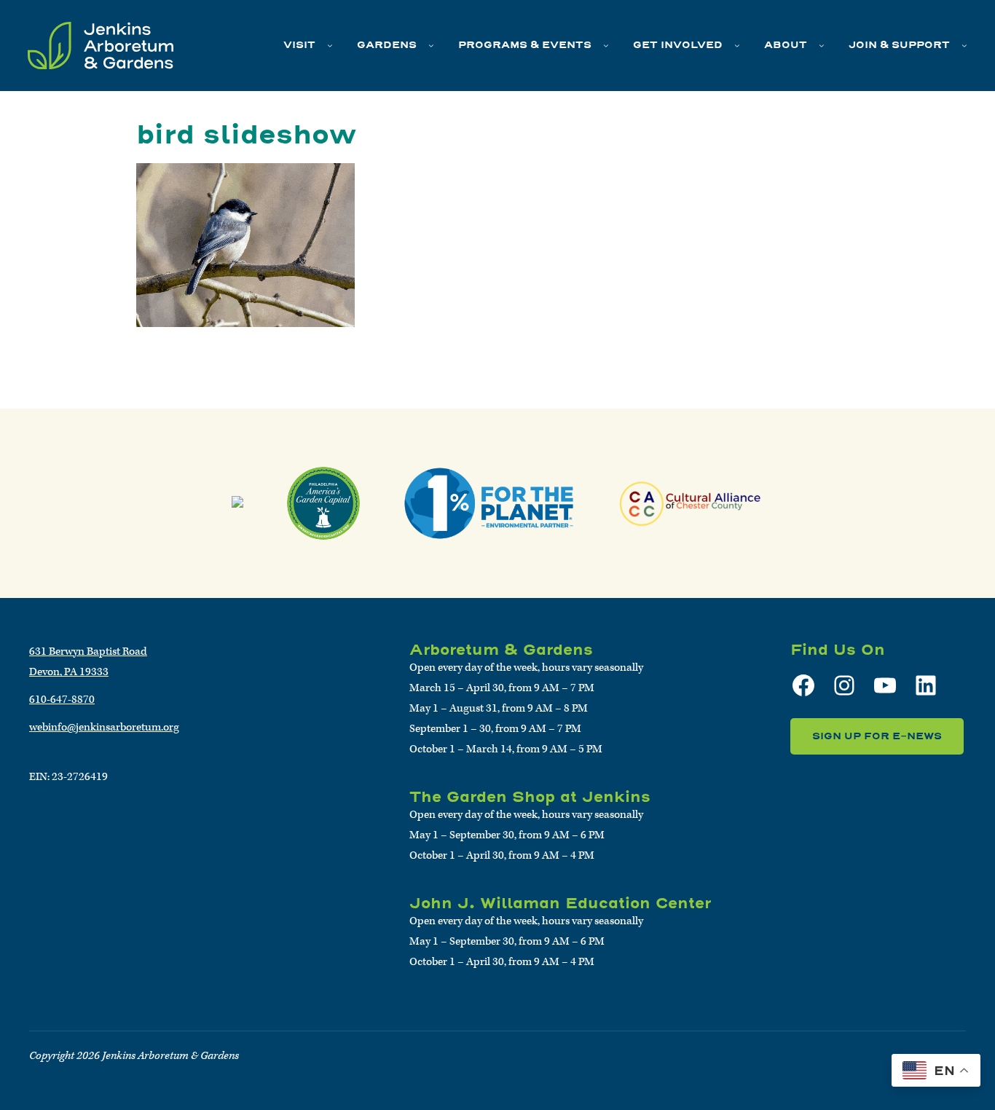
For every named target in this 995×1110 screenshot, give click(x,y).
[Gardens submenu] (431, 45)
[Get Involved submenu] (737, 45)
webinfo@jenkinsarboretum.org (104, 727)
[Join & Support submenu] (964, 45)
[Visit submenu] (330, 45)
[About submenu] (822, 45)
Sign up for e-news (877, 736)
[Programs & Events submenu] (606, 45)
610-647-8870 (62, 699)
